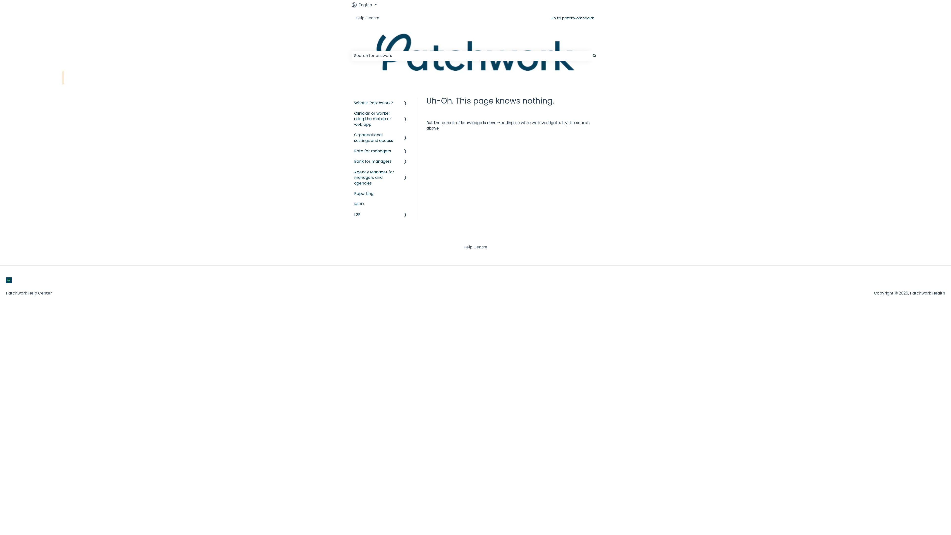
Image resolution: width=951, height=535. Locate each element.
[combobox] (471, 55)
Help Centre (367, 18)
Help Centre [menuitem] (475, 247)
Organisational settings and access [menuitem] (373, 137)
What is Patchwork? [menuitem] (373, 103)
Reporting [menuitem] (363, 193)
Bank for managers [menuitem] (373, 161)
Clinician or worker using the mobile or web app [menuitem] (372, 118)
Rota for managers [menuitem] (372, 151)
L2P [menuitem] (357, 214)
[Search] (594, 55)
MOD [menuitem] (359, 204)
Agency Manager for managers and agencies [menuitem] (374, 177)
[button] (405, 103)
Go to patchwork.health (572, 18)
